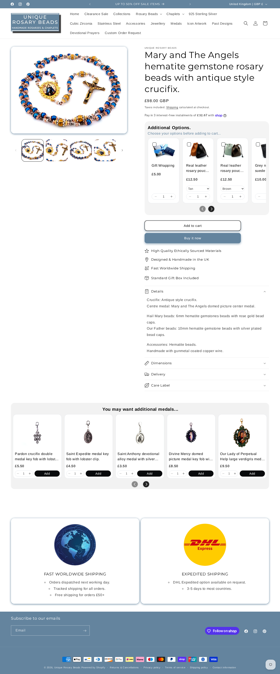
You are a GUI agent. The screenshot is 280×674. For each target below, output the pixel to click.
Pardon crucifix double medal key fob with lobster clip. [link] (37, 457)
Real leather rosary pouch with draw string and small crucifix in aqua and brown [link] (231, 168)
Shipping (172, 107)
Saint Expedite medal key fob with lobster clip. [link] (87, 456)
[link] (164, 150)
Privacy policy (152, 667)
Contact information (224, 667)
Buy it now (192, 238)
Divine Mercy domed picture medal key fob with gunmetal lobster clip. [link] (191, 457)
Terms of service (175, 667)
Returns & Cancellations (124, 667)
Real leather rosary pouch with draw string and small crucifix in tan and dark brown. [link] (197, 168)
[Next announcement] (190, 4)
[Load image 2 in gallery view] (57, 150)
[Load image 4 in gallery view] (105, 150)
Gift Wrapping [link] (163, 165)
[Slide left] (16, 150)
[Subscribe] (84, 631)
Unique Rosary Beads (67, 667)
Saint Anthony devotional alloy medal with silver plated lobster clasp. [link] (138, 457)
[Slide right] (122, 150)
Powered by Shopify (93, 667)
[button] (148, 14)
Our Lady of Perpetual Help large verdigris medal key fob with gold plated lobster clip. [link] (242, 457)
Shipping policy (199, 667)
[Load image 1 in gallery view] (33, 150)
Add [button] (47, 473)
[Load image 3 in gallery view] (81, 150)
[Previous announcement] (90, 4)
